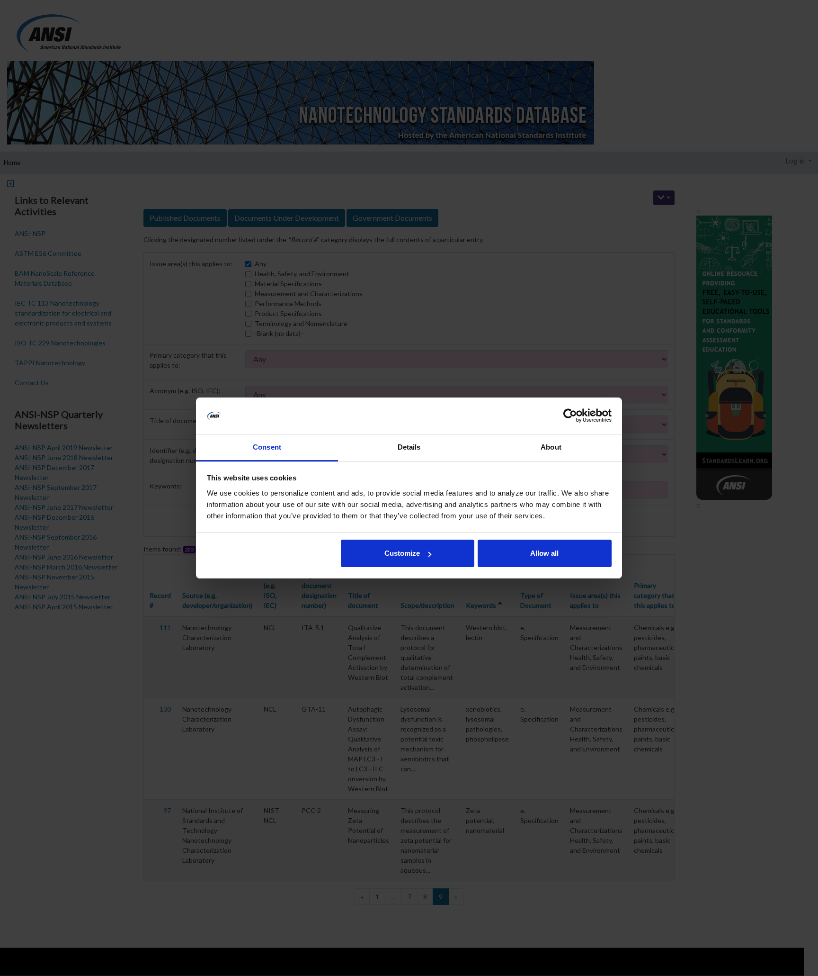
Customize (402, 553)
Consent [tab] (267, 447)
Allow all (544, 553)
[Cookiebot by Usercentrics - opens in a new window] (570, 416)
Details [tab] (409, 447)
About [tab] (551, 447)
